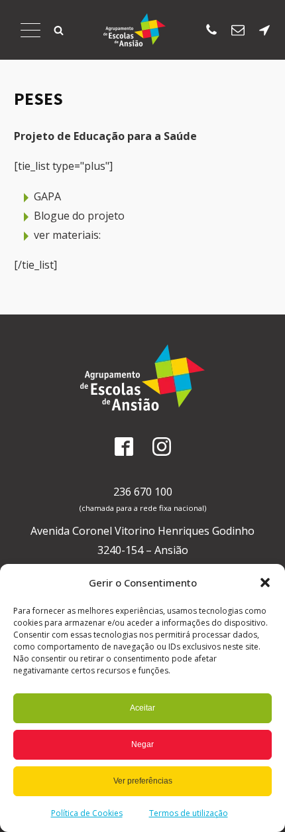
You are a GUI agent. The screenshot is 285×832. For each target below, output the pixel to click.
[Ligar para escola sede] (211, 29)
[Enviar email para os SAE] (238, 29)
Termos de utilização (188, 813)
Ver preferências (142, 781)
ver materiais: (67, 235)
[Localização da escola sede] (264, 29)
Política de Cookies (87, 813)
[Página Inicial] (134, 29)
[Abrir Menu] (30, 29)
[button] (265, 582)
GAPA (47, 196)
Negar (142, 744)
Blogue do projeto (79, 215)
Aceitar (142, 708)
